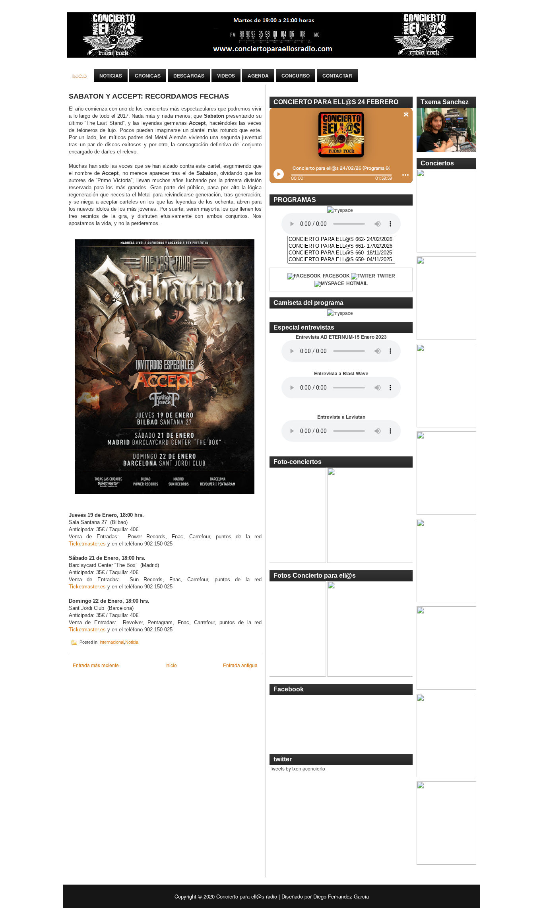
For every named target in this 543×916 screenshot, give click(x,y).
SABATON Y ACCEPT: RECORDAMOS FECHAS (149, 96)
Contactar (337, 75)
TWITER (386, 276)
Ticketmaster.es (88, 544)
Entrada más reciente (96, 665)
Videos (226, 75)
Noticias (110, 75)
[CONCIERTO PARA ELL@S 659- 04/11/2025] (341, 259)
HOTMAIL (357, 283)
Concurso (295, 75)
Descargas (188, 75)
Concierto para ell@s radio (246, 896)
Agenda (258, 75)
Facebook (336, 276)
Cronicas (148, 75)
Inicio (79, 75)
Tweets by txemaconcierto (297, 768)
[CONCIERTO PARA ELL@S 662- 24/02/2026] (341, 239)
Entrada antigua (240, 665)
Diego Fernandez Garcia (341, 896)
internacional (112, 642)
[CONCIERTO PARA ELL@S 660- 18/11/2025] (341, 253)
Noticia (131, 642)
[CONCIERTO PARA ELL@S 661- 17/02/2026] (341, 246)
